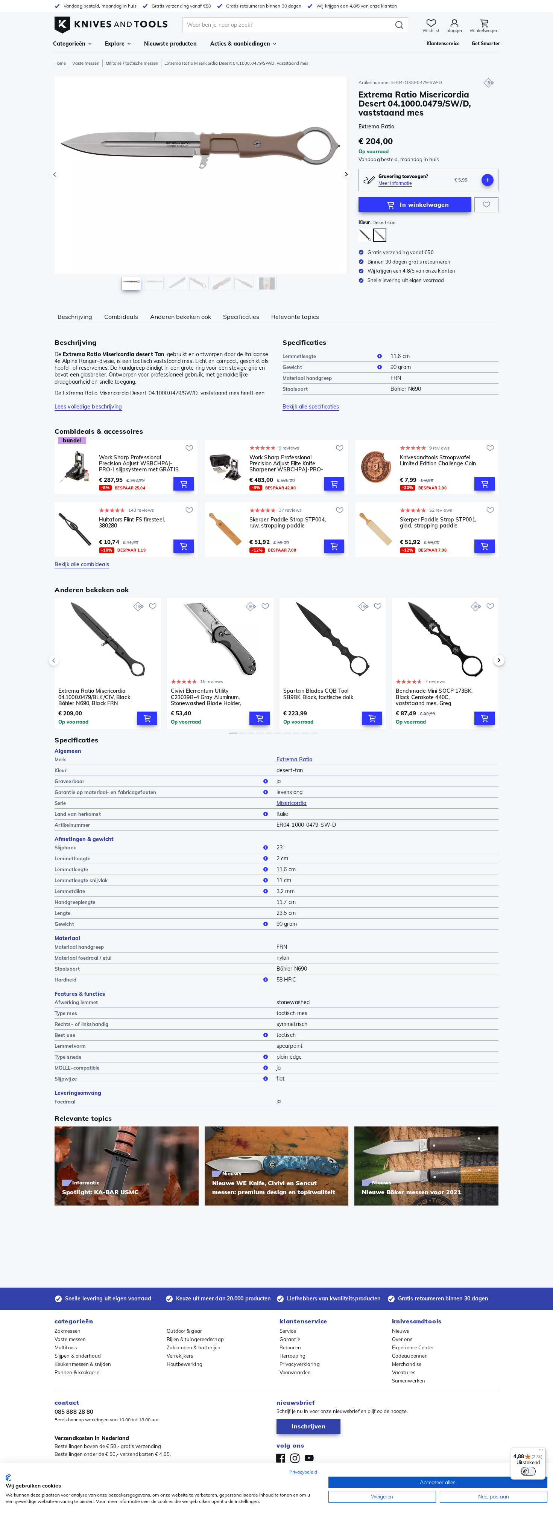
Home (60, 63)
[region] (200, 185)
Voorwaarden (295, 1372)
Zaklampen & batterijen (194, 1347)
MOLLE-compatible (77, 1068)
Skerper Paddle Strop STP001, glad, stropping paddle (438, 523)
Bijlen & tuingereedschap (195, 1339)
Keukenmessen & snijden (83, 1364)
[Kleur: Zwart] (365, 235)
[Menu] (540, 1451)
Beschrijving (75, 316)
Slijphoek (65, 847)
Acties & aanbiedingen (240, 43)
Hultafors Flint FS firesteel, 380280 (132, 523)
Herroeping (292, 1356)
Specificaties (241, 316)
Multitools (66, 1347)
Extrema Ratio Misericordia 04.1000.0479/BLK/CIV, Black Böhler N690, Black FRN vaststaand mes (94, 697)
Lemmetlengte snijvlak (81, 880)
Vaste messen (85, 63)
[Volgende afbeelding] (346, 174)
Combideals (121, 316)
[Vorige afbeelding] (54, 174)
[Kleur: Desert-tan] (380, 235)
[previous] (67, 660)
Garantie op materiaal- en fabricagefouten (105, 792)
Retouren (290, 1347)
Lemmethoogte (72, 858)
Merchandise (406, 1364)
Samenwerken (408, 1381)
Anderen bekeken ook (180, 316)
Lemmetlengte (299, 356)
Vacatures (403, 1372)
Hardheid (65, 980)
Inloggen (454, 30)
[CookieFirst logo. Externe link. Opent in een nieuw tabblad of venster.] (8, 1477)
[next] (486, 660)
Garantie (290, 1339)
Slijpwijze (66, 1079)
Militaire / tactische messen (132, 63)
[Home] (111, 23)
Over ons (402, 1339)
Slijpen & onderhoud (78, 1356)
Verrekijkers (180, 1356)
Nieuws (400, 1331)
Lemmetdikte (70, 891)
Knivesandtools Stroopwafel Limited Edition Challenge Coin (438, 460)
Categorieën (69, 43)
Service (288, 1331)
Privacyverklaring (300, 1364)
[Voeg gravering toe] (488, 180)
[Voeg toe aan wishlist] (486, 204)
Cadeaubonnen (410, 1356)
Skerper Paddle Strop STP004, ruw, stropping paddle (287, 523)
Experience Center (413, 1347)
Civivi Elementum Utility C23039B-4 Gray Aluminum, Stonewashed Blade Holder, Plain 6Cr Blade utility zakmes (208, 697)
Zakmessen (68, 1331)
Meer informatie (395, 183)
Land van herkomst (78, 814)
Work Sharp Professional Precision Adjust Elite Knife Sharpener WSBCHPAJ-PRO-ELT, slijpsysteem (286, 463)
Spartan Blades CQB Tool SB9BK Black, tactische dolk (318, 694)
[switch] (528, 1471)
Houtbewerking (184, 1364)
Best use (65, 1035)
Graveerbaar (69, 781)
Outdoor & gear (184, 1331)
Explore (115, 43)
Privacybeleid (303, 1472)
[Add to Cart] (183, 484)
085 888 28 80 (74, 1411)
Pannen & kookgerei (77, 1372)
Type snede (68, 1057)
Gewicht (292, 367)
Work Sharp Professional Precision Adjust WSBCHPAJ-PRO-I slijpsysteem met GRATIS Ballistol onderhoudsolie (139, 463)
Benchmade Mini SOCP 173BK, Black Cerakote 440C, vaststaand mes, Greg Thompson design (434, 697)
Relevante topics (295, 316)
